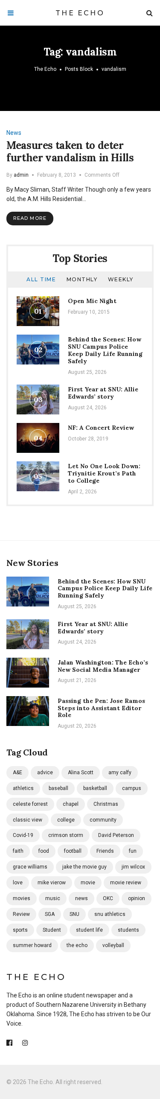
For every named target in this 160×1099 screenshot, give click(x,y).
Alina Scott (80, 772)
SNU (74, 914)
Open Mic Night (92, 301)
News (13, 132)
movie (88, 883)
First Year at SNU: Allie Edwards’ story (103, 392)
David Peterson (116, 835)
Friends (105, 851)
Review (21, 914)
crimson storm (65, 835)
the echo (77, 945)
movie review (125, 883)
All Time (41, 279)
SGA (50, 914)
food (43, 851)
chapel (71, 804)
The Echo (80, 13)
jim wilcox (133, 867)
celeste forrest (30, 804)
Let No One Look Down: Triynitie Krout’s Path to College (104, 473)
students (128, 930)
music (52, 898)
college (66, 820)
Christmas (105, 804)
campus (131, 788)
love (18, 883)
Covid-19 (23, 835)
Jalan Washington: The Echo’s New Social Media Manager (103, 666)
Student (52, 930)
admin (21, 175)
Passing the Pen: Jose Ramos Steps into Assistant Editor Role (101, 708)
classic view (27, 820)
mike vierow (52, 883)
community (103, 820)
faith (18, 851)
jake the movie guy (84, 867)
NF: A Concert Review (101, 427)
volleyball (113, 945)
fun (133, 851)
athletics (23, 788)
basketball (95, 788)
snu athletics (109, 914)
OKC (108, 898)
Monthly (82, 279)
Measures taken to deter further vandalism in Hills (70, 151)
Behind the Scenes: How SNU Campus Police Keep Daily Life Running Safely (105, 349)
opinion (136, 898)
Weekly (121, 279)
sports (20, 930)
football (72, 851)
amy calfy (119, 772)
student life (89, 930)
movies (21, 898)
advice (45, 772)
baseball (58, 788)
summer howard (32, 945)
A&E (17, 772)
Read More (30, 218)
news (81, 898)
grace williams (30, 867)
